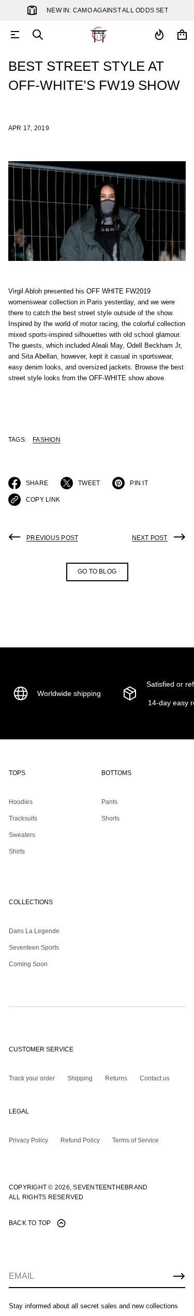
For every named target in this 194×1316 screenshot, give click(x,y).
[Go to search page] (37, 34)
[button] (37, 34)
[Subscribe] (179, 1276)
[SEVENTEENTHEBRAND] (99, 34)
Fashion (47, 439)
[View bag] (182, 34)
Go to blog (97, 571)
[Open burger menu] (15, 34)
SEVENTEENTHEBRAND (110, 1187)
